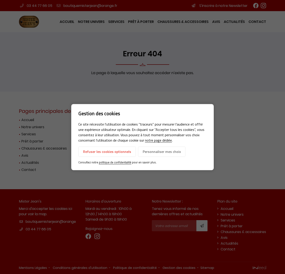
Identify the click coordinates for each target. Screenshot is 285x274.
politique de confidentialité (115, 162)
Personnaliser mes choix (162, 151)
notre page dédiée (158, 140)
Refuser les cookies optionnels (107, 151)
